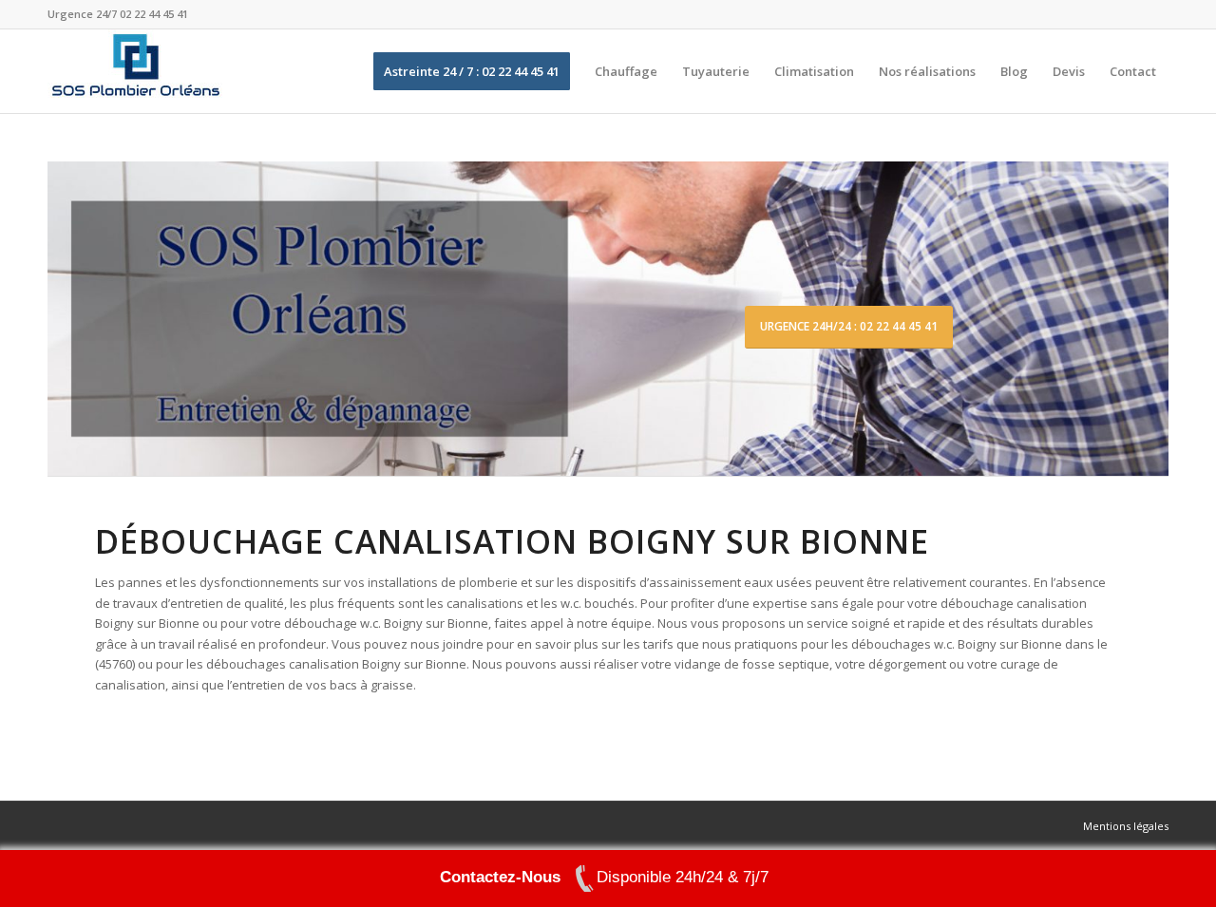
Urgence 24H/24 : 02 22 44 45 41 (849, 326)
